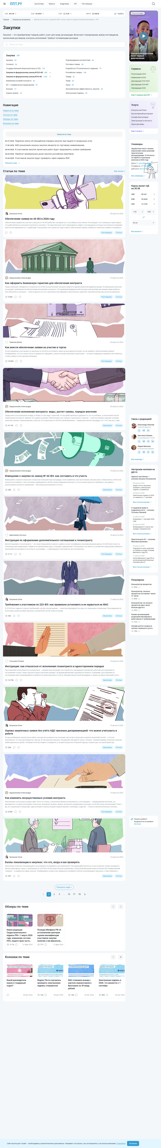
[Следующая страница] (85, 894)
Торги (68, 85)
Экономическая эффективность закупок (82, 89)
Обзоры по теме (10, 119)
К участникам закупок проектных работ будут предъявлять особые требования (48, 149)
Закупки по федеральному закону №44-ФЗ (24, 77)
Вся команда (136, 459)
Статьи (119, 233)
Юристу (52, 4)
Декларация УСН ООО (140, 81)
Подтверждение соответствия (78, 60)
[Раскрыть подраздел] (50, 73)
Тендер (68, 77)
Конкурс (9, 89)
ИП (75, 4)
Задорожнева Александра (20, 278)
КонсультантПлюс (139, 110)
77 (74, 894)
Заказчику (107, 425)
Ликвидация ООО (138, 88)
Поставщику (87, 4)
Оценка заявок (12, 93)
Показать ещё (63, 887)
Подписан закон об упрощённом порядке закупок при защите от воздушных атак (48, 141)
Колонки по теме (11, 123)
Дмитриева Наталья (17, 535)
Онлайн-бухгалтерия (139, 117)
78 (79, 894)
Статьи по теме (10, 115)
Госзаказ (10, 64)
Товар (68, 81)
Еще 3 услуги (136, 131)
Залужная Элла (15, 214)
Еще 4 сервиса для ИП (140, 95)
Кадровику (64, 4)
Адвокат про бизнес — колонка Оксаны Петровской (143, 478)
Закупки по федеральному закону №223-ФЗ (24, 72)
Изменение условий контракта (18, 81)
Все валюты (136, 231)
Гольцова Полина (16, 661)
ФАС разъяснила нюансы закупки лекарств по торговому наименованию (44, 145)
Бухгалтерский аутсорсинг (142, 114)
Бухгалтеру (39, 4)
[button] (143, 36)
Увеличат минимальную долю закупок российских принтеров (39, 154)
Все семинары (137, 176)
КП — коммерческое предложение (20, 85)
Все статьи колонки (141, 502)
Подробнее (121, 1143)
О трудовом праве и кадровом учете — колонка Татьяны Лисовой (142, 510)
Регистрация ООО (138, 74)
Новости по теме (11, 110)
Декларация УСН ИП (139, 85)
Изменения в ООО (138, 77)
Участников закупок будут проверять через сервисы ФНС (37, 158)
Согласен (133, 1143)
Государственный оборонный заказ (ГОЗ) (23, 68)
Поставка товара (73, 64)
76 (69, 894)
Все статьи (118, 171)
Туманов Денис (15, 342)
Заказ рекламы (137, 124)
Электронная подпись (75, 93)
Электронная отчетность (141, 121)
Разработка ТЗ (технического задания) (82, 68)
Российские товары (74, 72)
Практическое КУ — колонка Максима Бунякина (143, 540)
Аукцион (9, 60)
